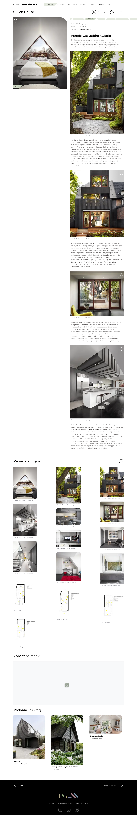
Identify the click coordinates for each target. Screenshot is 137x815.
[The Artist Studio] (105, 724)
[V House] (29, 737)
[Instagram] (68, 810)
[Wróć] (14, 12)
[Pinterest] (77, 810)
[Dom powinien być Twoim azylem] (67, 740)
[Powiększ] (40, 53)
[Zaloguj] (123, 4)
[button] (69, 681)
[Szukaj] (118, 4)
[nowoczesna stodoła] (25, 4)
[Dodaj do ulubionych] (15, 21)
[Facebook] (60, 810)
